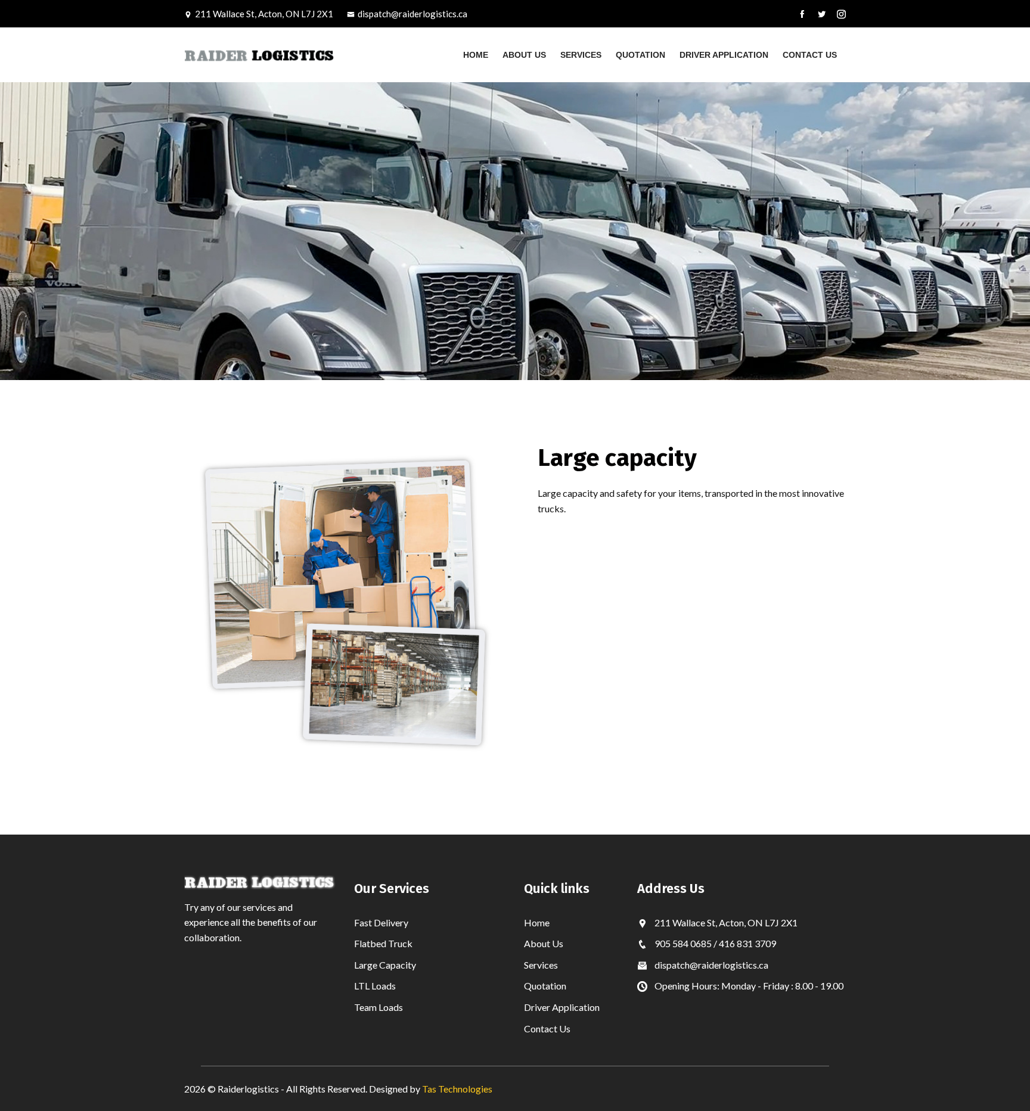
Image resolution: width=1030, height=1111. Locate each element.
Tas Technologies (457, 1088)
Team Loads (378, 1007)
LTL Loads (375, 985)
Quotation (640, 55)
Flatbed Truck (383, 943)
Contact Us (810, 55)
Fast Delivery (381, 922)
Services (580, 55)
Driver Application (724, 55)
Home (475, 55)
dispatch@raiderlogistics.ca (412, 13)
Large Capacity (385, 964)
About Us (524, 55)
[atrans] (260, 54)
